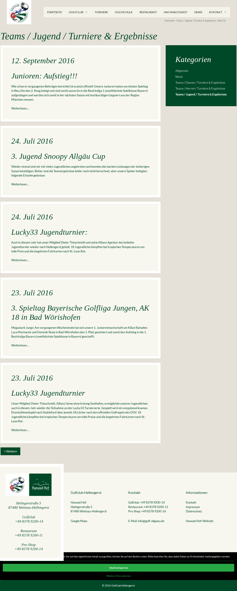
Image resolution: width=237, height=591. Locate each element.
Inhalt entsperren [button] (118, 567)
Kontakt (215, 12)
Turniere (101, 12)
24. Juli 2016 (32, 141)
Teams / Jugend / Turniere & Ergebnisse (196, 20)
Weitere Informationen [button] (118, 575)
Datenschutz (194, 511)
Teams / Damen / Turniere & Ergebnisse (200, 82)
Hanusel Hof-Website (199, 521)
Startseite (54, 12)
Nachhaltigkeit (175, 12)
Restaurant (148, 12)
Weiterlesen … (20, 108)
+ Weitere (10, 451)
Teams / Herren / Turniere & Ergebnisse (200, 88)
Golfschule (124, 12)
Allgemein (181, 71)
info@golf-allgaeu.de (151, 521)
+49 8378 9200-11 (29, 535)
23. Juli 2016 (32, 292)
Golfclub (76, 12)
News (198, 12)
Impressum (193, 507)
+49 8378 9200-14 (29, 521)
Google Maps (79, 521)
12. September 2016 (42, 60)
